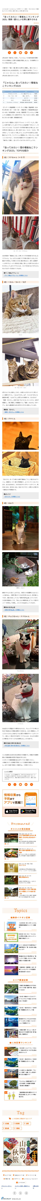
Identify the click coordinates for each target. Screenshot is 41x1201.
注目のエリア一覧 (19, 1175)
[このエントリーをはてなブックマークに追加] (26, 52)
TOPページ (17, 1179)
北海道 (7, 1123)
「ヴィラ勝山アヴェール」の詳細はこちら (16, 275)
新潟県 (17, 1123)
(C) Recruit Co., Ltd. (16, 1199)
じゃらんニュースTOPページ (16, 9)
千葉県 (17, 1128)
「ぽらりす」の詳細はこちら (12, 496)
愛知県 (7, 1128)
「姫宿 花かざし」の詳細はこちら (14, 412)
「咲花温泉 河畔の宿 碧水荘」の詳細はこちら (16, 745)
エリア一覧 (8, 1175)
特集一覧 (7, 1179)
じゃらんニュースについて (31, 1179)
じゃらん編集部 (8, 771)
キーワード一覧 (32, 1175)
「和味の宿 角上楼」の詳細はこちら (14, 610)
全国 (26, 9)
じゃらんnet (5, 9)
